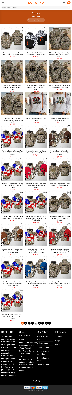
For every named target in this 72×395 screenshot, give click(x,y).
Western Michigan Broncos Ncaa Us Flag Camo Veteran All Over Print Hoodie (36, 218)
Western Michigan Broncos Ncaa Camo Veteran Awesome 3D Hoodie (59, 218)
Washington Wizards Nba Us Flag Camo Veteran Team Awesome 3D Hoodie (12, 316)
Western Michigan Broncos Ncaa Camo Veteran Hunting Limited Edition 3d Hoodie (12, 251)
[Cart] (69, 2)
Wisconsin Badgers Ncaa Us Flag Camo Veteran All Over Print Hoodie (12, 185)
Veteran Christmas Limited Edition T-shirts (36, 119)
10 (46, 323)
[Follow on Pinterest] (39, 381)
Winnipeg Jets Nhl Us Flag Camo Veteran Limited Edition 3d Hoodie (12, 217)
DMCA (57, 345)
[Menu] (3, 2)
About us (58, 337)
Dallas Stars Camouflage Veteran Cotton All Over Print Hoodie (59, 86)
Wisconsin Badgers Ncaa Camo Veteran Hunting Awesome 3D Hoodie (36, 185)
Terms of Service (43, 365)
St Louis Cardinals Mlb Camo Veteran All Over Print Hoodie (36, 54)
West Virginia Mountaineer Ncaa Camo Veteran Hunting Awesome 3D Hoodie (36, 283)
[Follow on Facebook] (33, 381)
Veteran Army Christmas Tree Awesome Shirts (60, 119)
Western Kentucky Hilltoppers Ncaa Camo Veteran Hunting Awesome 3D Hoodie (59, 251)
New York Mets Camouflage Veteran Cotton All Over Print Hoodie (12, 87)
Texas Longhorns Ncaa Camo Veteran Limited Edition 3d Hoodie (12, 54)
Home (33, 16)
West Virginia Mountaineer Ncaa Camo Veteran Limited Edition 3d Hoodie (59, 283)
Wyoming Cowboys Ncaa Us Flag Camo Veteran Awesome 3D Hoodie (12, 152)
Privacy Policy (42, 343)
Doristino (36, 2)
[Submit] (68, 7)
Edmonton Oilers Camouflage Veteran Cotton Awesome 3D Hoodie (36, 87)
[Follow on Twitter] (36, 381)
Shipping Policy (43, 347)
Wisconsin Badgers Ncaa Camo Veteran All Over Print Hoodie (60, 184)
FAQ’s (57, 341)
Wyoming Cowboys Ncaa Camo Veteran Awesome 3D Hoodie (36, 152)
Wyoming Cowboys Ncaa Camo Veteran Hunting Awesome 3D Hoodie (60, 152)
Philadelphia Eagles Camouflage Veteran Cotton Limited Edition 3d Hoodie (59, 54)
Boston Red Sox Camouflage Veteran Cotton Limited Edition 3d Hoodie (12, 120)
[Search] (64, 2)
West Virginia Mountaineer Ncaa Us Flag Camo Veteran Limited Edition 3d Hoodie (12, 283)
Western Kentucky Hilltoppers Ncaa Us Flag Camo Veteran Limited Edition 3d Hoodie (36, 251)
